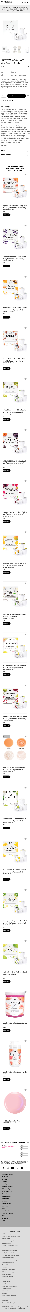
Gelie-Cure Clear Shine (8, 1262)
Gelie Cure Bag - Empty (8, 1271)
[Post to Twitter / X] (3, 101)
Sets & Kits (4, 145)
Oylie (3, 1220)
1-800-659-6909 (6, 1203)
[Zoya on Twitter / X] (17, 1168)
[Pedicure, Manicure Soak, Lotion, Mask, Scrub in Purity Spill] (17, 50)
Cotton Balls (5, 1264)
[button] (8, 2)
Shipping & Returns (7, 1184)
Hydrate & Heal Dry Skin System (10, 1245)
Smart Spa (5, 1218)
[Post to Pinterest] (5, 101)
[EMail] (12, 101)
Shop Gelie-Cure (6, 1243)
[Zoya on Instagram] (8, 1168)
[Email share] (12, 101)
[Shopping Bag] (27, 2)
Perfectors (4, 1267)
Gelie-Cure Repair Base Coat (9, 1250)
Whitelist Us (5, 1198)
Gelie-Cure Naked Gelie (8, 1257)
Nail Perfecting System (8, 1233)
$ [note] (3, 211)
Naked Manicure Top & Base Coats (11, 1236)
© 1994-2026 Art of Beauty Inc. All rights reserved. (15, 1307)
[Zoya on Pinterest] (26, 1168)
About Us (4, 1193)
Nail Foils (4, 1293)
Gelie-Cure (5, 1300)
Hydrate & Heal (6, 1283)
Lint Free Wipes (6, 1281)
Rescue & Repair (6, 1238)
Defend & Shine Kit (7, 1288)
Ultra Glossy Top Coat (7, 1276)
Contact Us (5, 1176)
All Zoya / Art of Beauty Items (9, 1302)
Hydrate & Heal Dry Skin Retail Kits (11, 1241)
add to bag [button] (14, 95)
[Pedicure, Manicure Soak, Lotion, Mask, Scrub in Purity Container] (6, 50)
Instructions (6, 155)
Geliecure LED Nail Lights (8, 1269)
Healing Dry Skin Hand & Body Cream (11, 1252)
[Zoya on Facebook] (3, 1168)
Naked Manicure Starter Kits (9, 1295)
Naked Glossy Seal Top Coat (9, 1286)
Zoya (3, 1208)
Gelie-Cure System (7, 1213)
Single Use (8, 72)
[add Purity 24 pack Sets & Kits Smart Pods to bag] (28, 96)
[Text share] (14, 101)
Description (5, 107)
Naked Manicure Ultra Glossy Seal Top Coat (12, 1259)
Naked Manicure (6, 1211)
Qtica (3, 1215)
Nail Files (4, 1279)
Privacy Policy (6, 1188)
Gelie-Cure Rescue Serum (8, 1248)
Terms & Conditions (7, 1186)
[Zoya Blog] (22, 1168)
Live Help (4, 1179)
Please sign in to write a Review (7, 1147)
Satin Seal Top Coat (7, 1290)
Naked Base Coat (6, 1274)
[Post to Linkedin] (10, 101)
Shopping (5, 1201)
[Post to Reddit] (8, 101)
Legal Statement (6, 1196)
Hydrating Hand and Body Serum (10, 1255)
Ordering (4, 1181)
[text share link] (14, 101)
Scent (3, 151)
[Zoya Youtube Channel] (12, 1168)
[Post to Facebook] (1, 101)
